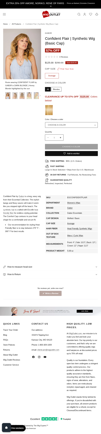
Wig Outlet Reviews (11, 360)
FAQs (5, 340)
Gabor (48, 33)
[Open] (6, 427)
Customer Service (11, 365)
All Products (16, 24)
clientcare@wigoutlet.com (48, 350)
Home (5, 24)
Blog (5, 335)
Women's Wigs (73, 203)
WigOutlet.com (75, 333)
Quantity (48, 132)
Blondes (56, 89)
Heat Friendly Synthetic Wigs (79, 228)
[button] (4, 14)
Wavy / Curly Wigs (75, 235)
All (48, 89)
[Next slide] (40, 96)
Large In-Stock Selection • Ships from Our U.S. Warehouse (69, 168)
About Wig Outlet (10, 355)
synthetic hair (9, 210)
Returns (6, 350)
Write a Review (52, 294)
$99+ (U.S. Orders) (66, 161)
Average (70, 223)
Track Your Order (10, 330)
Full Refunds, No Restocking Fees (73, 175)
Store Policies (9, 345)
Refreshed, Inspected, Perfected (58, 181)
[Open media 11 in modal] (36, 34)
